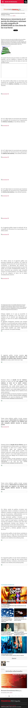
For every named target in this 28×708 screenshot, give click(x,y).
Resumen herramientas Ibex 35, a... (11, 690)
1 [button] (6, 696)
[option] (14, 684)
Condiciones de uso (5, 705)
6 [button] (22, 696)
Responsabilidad (12, 705)
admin (14, 15)
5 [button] (19, 696)
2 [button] (9, 696)
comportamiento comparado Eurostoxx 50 (11, 13)
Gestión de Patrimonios (11, 1)
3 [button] (12, 696)
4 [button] (15, 696)
